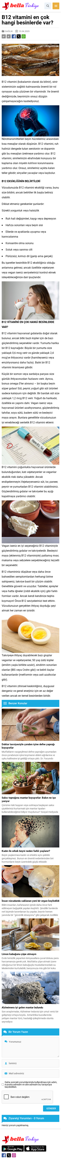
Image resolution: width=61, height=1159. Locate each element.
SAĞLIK (9, 31)
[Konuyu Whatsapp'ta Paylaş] (24, 36)
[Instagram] (14, 1155)
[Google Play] (13, 1149)
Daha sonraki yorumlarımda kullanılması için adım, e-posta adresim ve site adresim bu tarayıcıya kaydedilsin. (31, 1084)
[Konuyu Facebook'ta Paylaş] (14, 36)
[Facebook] (4, 1155)
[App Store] (35, 1149)
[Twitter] (9, 1155)
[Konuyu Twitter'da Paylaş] (19, 36)
